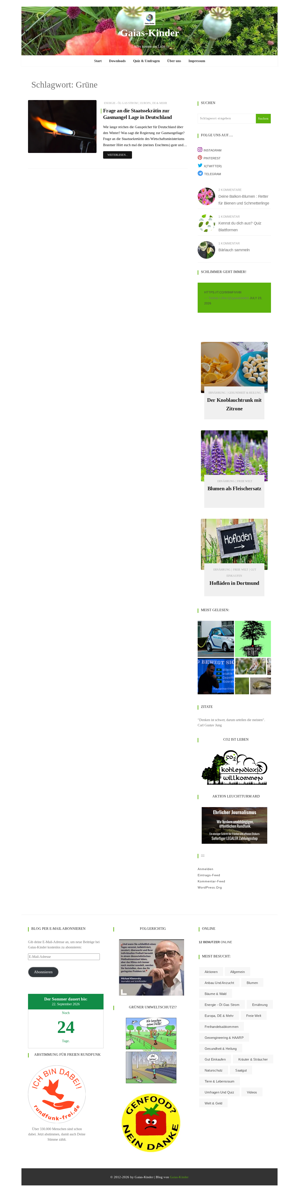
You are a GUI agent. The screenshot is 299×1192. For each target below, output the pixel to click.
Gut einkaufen (215, 1059)
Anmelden (205, 869)
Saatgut (241, 1070)
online (215, 942)
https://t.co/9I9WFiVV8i (222, 292)
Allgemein (237, 972)
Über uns (174, 61)
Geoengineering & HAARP (224, 1037)
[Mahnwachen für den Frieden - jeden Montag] (216, 676)
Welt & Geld (213, 1103)
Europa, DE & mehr (153, 103)
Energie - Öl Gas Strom (121, 103)
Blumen (252, 983)
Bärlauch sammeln (234, 250)
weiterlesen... (117, 154)
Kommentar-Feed (211, 881)
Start (98, 61)
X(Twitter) (213, 166)
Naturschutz (214, 1070)
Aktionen (211, 972)
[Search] (272, 31)
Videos (252, 1092)
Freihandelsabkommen (221, 1027)
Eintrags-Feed (209, 875)
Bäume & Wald (216, 994)
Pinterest (212, 158)
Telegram (212, 174)
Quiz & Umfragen (146, 61)
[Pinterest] (42, 31)
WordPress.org (210, 887)
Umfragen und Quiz (219, 1092)
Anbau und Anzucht (219, 983)
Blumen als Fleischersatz (234, 488)
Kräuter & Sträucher (253, 1059)
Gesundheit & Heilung (244, 392)
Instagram (213, 150)
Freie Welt (244, 481)
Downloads (117, 61)
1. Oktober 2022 (82, 148)
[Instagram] (35, 31)
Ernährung (217, 392)
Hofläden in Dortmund (234, 583)
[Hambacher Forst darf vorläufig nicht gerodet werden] (253, 639)
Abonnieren (43, 972)
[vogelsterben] (253, 676)
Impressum (196, 61)
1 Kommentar (229, 216)
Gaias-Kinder (149, 32)
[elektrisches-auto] (216, 639)
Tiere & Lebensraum (219, 1081)
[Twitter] (27, 31)
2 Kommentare (230, 190)
